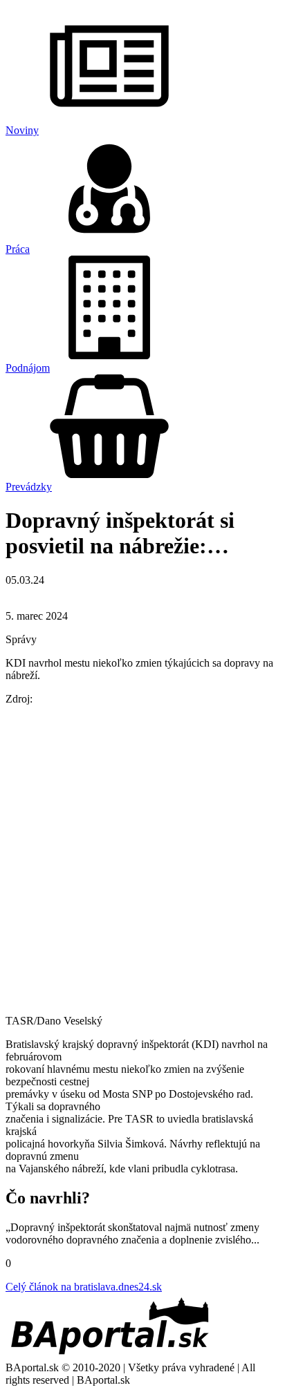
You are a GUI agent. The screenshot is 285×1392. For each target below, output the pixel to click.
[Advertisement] (142, 858)
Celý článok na (84, 1287)
